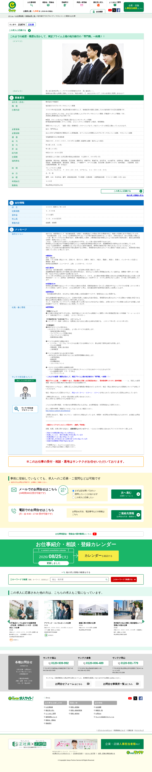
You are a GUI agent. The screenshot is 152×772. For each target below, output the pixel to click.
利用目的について (119, 730)
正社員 (31, 25)
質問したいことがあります (86, 494)
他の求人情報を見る (135, 195)
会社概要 (99, 12)
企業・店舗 (134, 6)
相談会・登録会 (48, 2)
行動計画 (130, 730)
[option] (24, 620)
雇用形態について (51, 717)
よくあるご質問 (115, 2)
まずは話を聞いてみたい (85, 491)
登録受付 (65, 2)
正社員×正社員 (78, 753)
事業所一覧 (99, 710)
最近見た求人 (98, 2)
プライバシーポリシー (105, 730)
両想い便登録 (82, 2)
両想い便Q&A (75, 713)
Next (143, 621)
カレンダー (98, 555)
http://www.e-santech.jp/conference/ (58, 411)
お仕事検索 (31, 2)
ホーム (48, 697)
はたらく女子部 (90, 753)
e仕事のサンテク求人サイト (61, 753)
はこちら (73, 534)
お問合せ (98, 713)
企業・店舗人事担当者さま (106, 753)
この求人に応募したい (84, 497)
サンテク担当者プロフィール (105, 717)
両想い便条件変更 (76, 710)
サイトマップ (139, 730)
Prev (8, 621)
